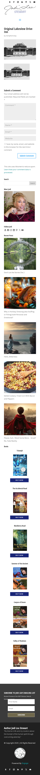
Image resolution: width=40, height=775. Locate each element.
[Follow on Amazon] (9, 2)
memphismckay (11, 36)
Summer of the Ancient (20, 563)
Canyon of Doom (20, 602)
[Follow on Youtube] (34, 2)
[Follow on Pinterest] (26, 2)
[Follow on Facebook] (13, 2)
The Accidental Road (20, 488)
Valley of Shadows (19, 641)
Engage (25, 763)
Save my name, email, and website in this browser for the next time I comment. (19, 147)
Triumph (20, 450)
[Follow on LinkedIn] (22, 2)
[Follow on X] (30, 2)
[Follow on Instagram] (18, 2)
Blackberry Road (20, 526)
